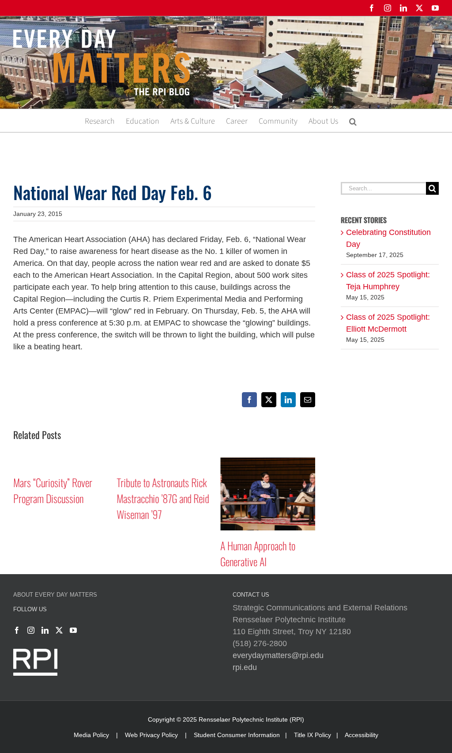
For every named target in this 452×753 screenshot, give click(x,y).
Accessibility (361, 734)
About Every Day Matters (55, 594)
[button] (353, 120)
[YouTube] (73, 630)
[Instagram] (30, 630)
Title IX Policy (312, 734)
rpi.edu (245, 667)
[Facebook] (16, 630)
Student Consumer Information (237, 734)
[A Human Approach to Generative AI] (267, 462)
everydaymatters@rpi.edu (278, 655)
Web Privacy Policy (151, 734)
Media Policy (91, 734)
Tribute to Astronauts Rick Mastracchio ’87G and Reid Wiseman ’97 (163, 498)
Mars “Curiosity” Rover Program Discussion (52, 490)
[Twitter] (59, 630)
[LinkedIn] (45, 630)
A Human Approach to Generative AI (257, 553)
